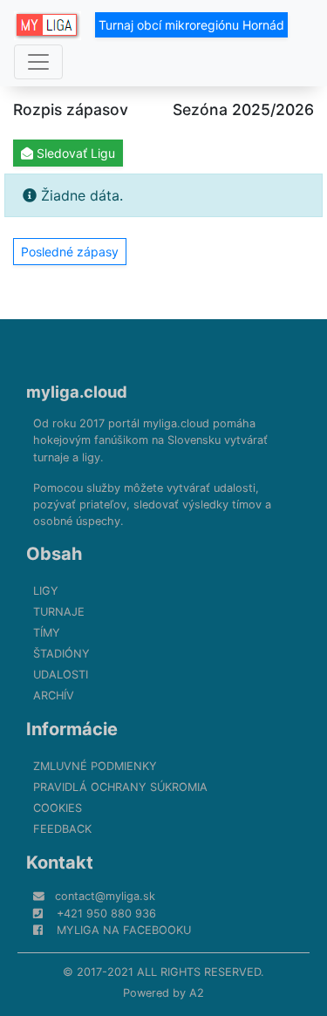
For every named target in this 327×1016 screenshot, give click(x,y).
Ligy (45, 590)
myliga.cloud (76, 391)
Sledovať (74, 153)
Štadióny (61, 653)
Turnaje (59, 611)
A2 (196, 992)
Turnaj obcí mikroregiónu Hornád (191, 24)
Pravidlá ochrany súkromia (120, 787)
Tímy (46, 632)
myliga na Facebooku (124, 930)
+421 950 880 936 (106, 913)
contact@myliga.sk (105, 896)
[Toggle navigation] (38, 61)
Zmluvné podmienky (95, 766)
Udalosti (60, 674)
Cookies (57, 808)
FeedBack (62, 828)
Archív (53, 695)
